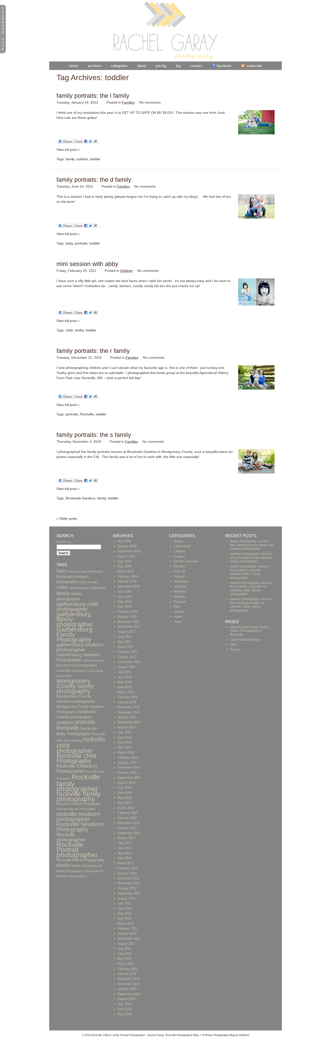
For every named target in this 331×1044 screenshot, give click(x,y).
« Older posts (66, 518)
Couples (179, 556)
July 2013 (124, 843)
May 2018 (124, 601)
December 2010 (129, 979)
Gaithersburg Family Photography (74, 634)
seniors (179, 611)
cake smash (88, 582)
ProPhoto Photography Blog (218, 1035)
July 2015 (124, 732)
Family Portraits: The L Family (92, 95)
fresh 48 (179, 571)
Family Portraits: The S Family (93, 434)
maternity (63, 670)
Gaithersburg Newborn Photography (78, 657)
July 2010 (124, 1004)
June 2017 (125, 637)
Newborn (180, 596)
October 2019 (127, 546)
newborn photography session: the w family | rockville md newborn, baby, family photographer (251, 588)
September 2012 (129, 893)
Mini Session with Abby (87, 263)
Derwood (98, 588)
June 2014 (125, 792)
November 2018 (129, 586)
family (70, 159)
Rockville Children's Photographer (76, 768)
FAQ (178, 66)
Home (73, 66)
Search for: (64, 542)
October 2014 (127, 772)
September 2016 (129, 662)
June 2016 (125, 677)
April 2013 (125, 858)
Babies (178, 541)
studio (79, 330)
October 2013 (127, 828)
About (141, 66)
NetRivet (244, 1035)
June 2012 (125, 908)
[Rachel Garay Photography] (165, 59)
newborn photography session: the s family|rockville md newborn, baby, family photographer (251, 604)
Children (126, 271)
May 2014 (124, 798)
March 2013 (126, 863)
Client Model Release (245, 639)
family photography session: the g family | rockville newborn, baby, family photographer (249, 571)
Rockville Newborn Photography (79, 826)
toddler (95, 159)
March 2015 (126, 752)
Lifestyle (180, 586)
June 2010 (125, 1009)
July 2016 (124, 672)
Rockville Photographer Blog (181, 1035)
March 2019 (126, 571)
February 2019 (128, 576)
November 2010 (129, 984)
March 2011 (126, 964)
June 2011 (125, 953)
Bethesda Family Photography (85, 571)
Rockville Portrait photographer (77, 850)
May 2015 (124, 742)
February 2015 (128, 757)
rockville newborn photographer (78, 816)
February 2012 (128, 928)
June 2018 (125, 596)
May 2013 (124, 853)
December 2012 (129, 878)
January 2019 (127, 581)
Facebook (224, 66)
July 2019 (124, 561)
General (179, 576)
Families (128, 102)
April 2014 (125, 803)
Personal (180, 601)
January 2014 (127, 818)
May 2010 (124, 1014)
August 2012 (126, 898)
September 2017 (129, 626)
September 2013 (129, 833)
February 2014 (128, 813)
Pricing (161, 66)
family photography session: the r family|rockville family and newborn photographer (252, 544)
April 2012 (125, 918)
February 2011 (127, 969)
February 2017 (128, 652)
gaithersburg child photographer (77, 606)
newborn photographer (74, 717)
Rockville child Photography (76, 758)
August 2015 (126, 727)
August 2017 (126, 631)
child (69, 330)
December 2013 (129, 823)
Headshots (181, 581)
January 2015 (127, 762)
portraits (81, 243)
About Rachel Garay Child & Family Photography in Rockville (249, 630)
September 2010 (129, 994)
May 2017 (124, 642)
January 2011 (127, 973)
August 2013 (126, 838)
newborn (87, 711)
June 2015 (125, 737)
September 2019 (129, 551)
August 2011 (126, 943)
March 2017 (126, 647)
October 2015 (127, 717)
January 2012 (127, 933)
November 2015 (129, 712)
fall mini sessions (186, 561)
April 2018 (125, 606)
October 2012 (127, 888)
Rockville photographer (70, 837)
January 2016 (127, 702)
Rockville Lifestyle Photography (78, 804)
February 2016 (128, 697)
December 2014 (129, 767)
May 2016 (124, 682)
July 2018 (124, 591)
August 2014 (126, 783)
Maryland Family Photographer (76, 665)
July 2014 (124, 787)
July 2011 (124, 948)
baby (69, 243)
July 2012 (124, 903)
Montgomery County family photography (75, 686)
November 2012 (129, 883)
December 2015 (129, 707)
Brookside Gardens (80, 498)
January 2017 (127, 657)
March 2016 (126, 692)
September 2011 (129, 938)
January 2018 (127, 616)
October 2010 (127, 989)
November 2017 (129, 622)
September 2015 (129, 722)
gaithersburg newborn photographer (79, 647)
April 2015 (125, 747)
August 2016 (126, 667)
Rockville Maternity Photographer (75, 809)
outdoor (82, 159)
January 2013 (127, 873)
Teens (178, 622)
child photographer (79, 588)
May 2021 (124, 541)
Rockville (87, 414)
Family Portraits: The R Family (93, 350)
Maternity (180, 591)
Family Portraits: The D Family (93, 179)
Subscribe (254, 66)
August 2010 (126, 999)
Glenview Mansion (93, 660)
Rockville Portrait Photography (80, 860)
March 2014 (126, 808)
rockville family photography (78, 796)
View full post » (67, 150)
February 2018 (128, 611)
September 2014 (129, 777)
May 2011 (124, 958)
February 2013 (128, 868)
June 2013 (125, 848)
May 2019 (124, 566)
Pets (177, 606)
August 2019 (126, 556)
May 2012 (124, 913)
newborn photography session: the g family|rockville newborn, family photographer (251, 557)
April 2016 (125, 687)
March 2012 (126, 923)
